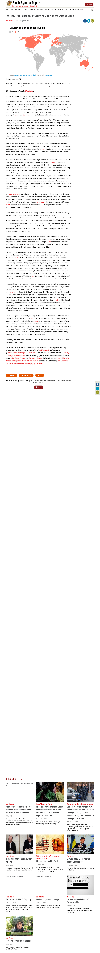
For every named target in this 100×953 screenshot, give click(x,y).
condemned (41, 202)
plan (33, 276)
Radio (66, 9)
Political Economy (59, 9)
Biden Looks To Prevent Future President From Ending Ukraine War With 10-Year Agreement (18, 809)
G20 (39, 375)
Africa (11, 9)
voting (53, 162)
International (40, 9)
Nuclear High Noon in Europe (47, 899)
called (8, 205)
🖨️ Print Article (26, 21)
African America (18, 9)
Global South (26, 375)
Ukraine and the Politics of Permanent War (78, 901)
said (30, 99)
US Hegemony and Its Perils (47, 860)
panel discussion (15, 194)
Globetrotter (29, 91)
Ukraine (11, 375)
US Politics (71, 9)
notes (32, 318)
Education (26, 9)
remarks (12, 292)
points (35, 321)
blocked (11, 218)
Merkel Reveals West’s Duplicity (18, 899)
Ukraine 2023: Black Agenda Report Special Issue (78, 860)
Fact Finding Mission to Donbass (19, 940)
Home (7, 9)
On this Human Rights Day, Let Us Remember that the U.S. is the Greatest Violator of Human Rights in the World (49, 811)
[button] (38, 51)
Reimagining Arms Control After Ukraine (19, 860)
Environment (33, 9)
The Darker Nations (18, 358)
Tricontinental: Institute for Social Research (21, 353)
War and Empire (79, 9)
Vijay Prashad (9, 21)
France (16, 115)
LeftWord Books (44, 350)
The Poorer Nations (35, 358)
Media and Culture (49, 9)
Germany (26, 115)
